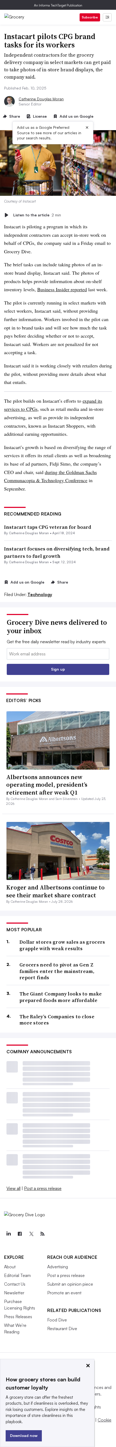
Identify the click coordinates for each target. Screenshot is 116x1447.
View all (13, 1188)
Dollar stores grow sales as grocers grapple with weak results (62, 945)
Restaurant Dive (62, 1328)
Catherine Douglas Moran (41, 99)
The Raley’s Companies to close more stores (56, 1019)
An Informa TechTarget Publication (58, 5)
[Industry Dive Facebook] (19, 1234)
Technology (40, 594)
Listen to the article (37, 215)
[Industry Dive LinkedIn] (8, 1234)
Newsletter (14, 1292)
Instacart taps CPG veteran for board (47, 527)
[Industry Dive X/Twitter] (31, 1234)
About (10, 1266)
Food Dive (57, 1320)
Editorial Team (17, 1275)
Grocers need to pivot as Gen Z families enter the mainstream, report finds (56, 971)
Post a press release (43, 1188)
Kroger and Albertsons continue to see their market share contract (55, 891)
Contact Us (14, 1284)
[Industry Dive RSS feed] (42, 1234)
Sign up (58, 669)
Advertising (57, 1266)
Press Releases (18, 1316)
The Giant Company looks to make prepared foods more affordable (60, 997)
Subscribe (90, 17)
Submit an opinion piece (70, 1284)
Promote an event (64, 1292)
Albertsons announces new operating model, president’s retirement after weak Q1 (46, 784)
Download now (23, 1435)
